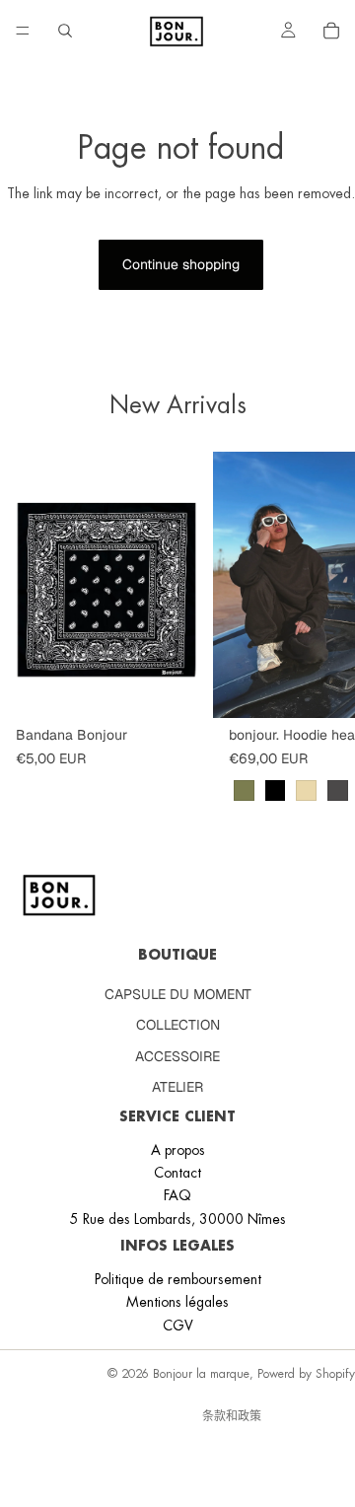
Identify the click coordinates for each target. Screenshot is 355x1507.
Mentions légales (177, 1302)
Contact (177, 1173)
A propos (178, 1150)
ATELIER (177, 1087)
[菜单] (22, 30)
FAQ (177, 1195)
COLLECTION (178, 1025)
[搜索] (65, 30)
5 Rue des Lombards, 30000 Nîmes (178, 1219)
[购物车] (331, 30)
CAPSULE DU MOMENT (178, 994)
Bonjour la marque (201, 1374)
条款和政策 (231, 1416)
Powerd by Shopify (306, 1374)
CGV (178, 1325)
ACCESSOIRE (177, 1056)
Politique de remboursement (178, 1279)
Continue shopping (181, 264)
